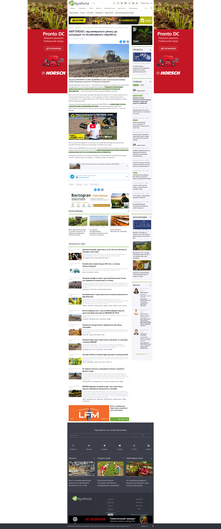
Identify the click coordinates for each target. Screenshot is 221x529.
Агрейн (84, 272)
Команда (139, 499)
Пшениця (106, 349)
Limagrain (115, 305)
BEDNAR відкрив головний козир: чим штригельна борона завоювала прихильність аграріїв (102, 387)
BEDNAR (71, 184)
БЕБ (103, 257)
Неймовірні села (109, 8)
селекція (110, 305)
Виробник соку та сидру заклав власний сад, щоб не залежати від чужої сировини (141, 255)
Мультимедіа (133, 8)
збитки (92, 257)
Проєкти (99, 8)
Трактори (106, 257)
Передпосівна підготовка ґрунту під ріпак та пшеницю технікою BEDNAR (105, 341)
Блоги (91, 8)
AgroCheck (78, 27)
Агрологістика (109, 12)
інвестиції (96, 272)
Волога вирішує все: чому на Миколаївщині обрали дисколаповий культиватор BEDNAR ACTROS (103, 312)
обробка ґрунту (100, 399)
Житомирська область (87, 381)
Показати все (140, 354)
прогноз (84, 334)
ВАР (87, 334)
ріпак (86, 184)
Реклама (139, 502)
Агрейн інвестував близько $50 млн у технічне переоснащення (101, 265)
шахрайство (87, 257)
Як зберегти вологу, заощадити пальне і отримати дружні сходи (103, 370)
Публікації (110, 502)
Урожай (102, 334)
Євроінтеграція (74, 12)
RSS (139, 509)
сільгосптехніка (94, 184)
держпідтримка (86, 289)
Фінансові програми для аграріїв (124, 12)
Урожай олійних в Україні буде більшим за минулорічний (105, 355)
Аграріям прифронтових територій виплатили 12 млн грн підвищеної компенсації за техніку (104, 279)
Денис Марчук (97, 334)
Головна (71, 27)
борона (84, 399)
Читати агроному (88, 27)
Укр (93, 3)
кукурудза (79, 184)
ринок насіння (90, 305)
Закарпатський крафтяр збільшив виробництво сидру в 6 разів (141, 274)
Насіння (119, 305)
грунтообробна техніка (87, 349)
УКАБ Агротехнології (108, 399)
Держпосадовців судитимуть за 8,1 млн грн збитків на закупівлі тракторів (104, 250)
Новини (110, 499)
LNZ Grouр (124, 305)
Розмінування (99, 12)
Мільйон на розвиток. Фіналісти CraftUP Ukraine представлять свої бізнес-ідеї (142, 235)
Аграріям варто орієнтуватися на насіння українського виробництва (105, 295)
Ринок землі (90, 12)
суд (83, 257)
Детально (121, 419)
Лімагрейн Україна (98, 305)
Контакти (139, 505)
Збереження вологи (115, 381)
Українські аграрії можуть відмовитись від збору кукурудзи (102, 326)
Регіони (82, 12)
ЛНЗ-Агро (85, 305)
